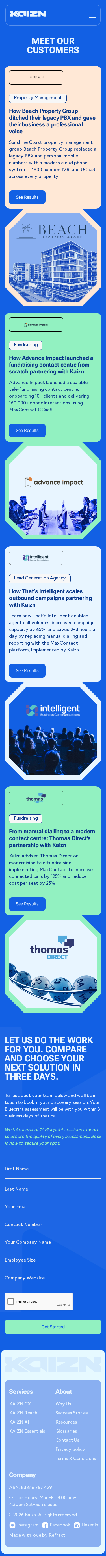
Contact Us (67, 1440)
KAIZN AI (19, 1422)
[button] (91, 15)
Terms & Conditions (75, 1459)
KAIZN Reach (23, 1413)
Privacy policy (70, 1449)
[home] (28, 15)
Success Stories (71, 1413)
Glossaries (66, 1431)
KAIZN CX (20, 1404)
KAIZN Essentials (27, 1431)
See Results (27, 197)
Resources (66, 1422)
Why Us (63, 1404)
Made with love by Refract (37, 1535)
